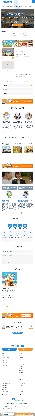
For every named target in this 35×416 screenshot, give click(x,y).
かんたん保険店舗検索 (19, 6)
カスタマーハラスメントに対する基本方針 (8, 405)
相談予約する (25, 349)
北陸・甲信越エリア (6, 360)
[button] (13, 58)
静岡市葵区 (30, 6)
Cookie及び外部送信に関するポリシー (7, 406)
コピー (21, 52)
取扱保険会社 (21, 379)
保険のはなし (4, 394)
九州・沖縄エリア (5, 365)
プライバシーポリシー (19, 405)
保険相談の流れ (25, 35)
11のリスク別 (21, 377)
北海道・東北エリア (6, 357)
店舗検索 (3, 355)
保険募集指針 (8, 403)
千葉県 (26, 198)
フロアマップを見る (22, 72)
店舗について (3, 35)
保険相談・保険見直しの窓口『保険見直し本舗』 (8, 6)
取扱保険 (14, 33)
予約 (31, 328)
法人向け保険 (21, 370)
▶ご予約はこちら (4, 304)
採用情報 (20, 396)
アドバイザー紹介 (21, 359)
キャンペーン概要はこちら (6, 306)
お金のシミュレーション (5, 396)
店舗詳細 (31, 326)
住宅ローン (20, 366)
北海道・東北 (9, 198)
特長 (19, 355)
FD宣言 (3, 403)
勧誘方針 (12, 403)
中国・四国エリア (5, 363)
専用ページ (20, 385)
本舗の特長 (24, 33)
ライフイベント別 (21, 375)
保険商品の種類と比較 (22, 362)
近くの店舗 (24, 37)
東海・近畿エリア (5, 362)
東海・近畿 (24, 6)
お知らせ (14, 37)
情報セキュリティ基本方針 (19, 406)
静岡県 (27, 6)
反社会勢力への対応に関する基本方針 (21, 403)
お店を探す (9, 349)
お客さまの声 (14, 35)
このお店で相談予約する (17, 24)
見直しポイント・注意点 (22, 374)
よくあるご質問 (4, 37)
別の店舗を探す (17, 332)
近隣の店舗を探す (7, 70)
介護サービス (21, 368)
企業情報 (20, 394)
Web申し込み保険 (21, 364)
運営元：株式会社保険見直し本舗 (7, 408)
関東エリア (4, 358)
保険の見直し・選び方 (22, 372)
